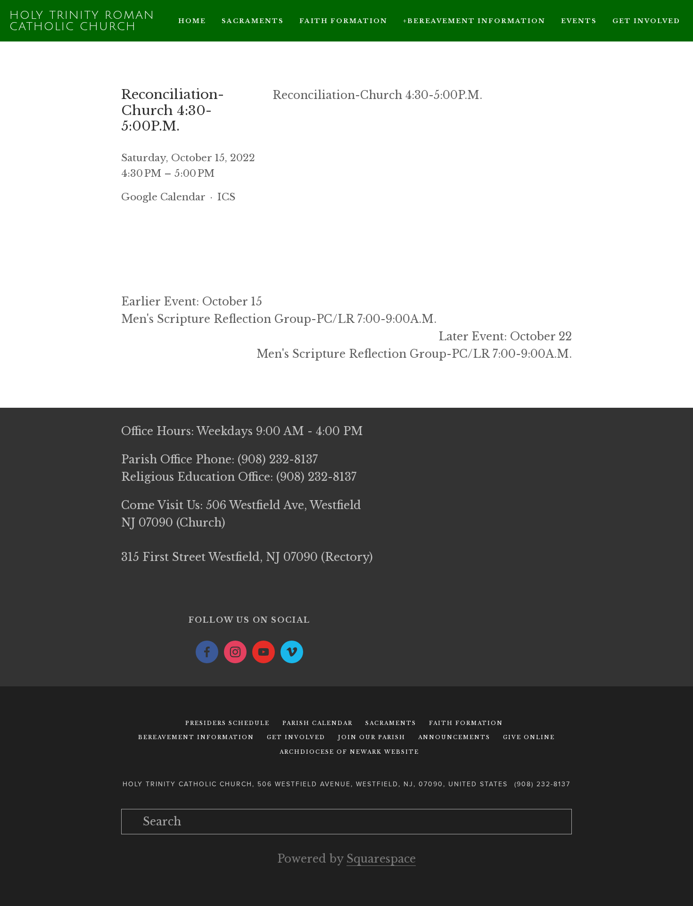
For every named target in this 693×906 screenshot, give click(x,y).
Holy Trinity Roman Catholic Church (82, 21)
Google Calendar (163, 197)
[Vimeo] (291, 652)
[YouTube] (263, 652)
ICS (226, 197)
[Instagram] (235, 652)
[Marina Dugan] (207, 652)
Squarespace (381, 858)
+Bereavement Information (474, 21)
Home (192, 21)
